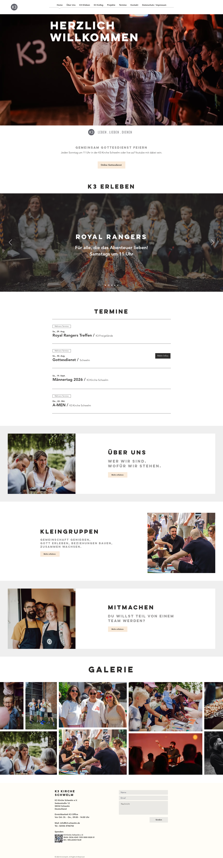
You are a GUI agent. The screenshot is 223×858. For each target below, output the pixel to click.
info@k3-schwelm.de (70, 823)
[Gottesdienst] (105, 285)
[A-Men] (114, 285)
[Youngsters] (117, 285)
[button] (72, 335)
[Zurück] (10, 242)
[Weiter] (212, 242)
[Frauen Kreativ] (111, 285)
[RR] (108, 285)
